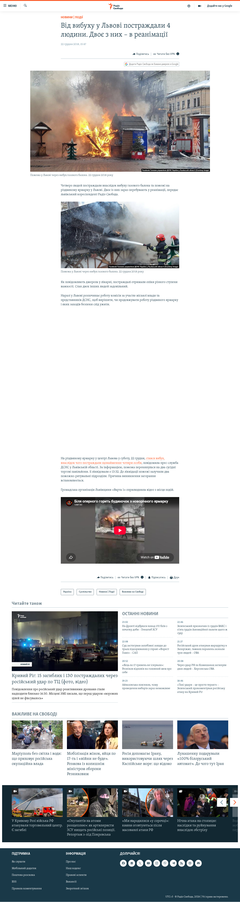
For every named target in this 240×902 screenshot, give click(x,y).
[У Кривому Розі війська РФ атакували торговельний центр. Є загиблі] (37, 802)
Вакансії (71, 882)
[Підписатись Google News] (131, 863)
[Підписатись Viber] (165, 863)
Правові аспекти (76, 875)
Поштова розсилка (23, 875)
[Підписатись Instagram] (156, 863)
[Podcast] (190, 863)
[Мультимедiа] (199, 6)
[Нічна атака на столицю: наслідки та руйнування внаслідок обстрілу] (202, 802)
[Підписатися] (198, 863)
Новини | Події (72, 17)
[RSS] (181, 863)
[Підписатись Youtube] (148, 863)
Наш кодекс (73, 868)
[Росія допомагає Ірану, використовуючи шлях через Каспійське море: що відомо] (147, 734)
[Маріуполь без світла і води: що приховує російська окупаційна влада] (37, 734)
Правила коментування (27, 888)
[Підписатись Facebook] (123, 863)
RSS (14, 882)
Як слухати (18, 862)
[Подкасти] (189, 6)
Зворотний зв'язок (77, 888)
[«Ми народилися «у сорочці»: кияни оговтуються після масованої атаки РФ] (147, 802)
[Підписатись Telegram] (173, 863)
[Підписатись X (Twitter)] (140, 863)
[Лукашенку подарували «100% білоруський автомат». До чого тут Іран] (202, 734)
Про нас (71, 862)
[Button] (141, 54)
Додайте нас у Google (219, 6)
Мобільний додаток (24, 868)
